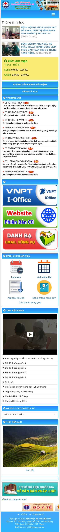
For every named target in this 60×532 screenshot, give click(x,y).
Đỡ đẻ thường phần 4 (15, 363)
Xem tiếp (30, 470)
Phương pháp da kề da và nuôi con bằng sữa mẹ (29, 358)
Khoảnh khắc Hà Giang (16, 396)
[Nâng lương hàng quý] (44, 287)
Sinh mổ (9, 382)
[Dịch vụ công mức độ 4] (30, 499)
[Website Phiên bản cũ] (30, 217)
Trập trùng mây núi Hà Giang (19, 391)
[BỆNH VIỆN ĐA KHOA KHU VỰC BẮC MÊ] (30, 5)
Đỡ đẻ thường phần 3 (15, 368)
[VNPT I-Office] (30, 195)
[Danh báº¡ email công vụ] (30, 239)
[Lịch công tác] (44, 266)
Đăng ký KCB (30, 91)
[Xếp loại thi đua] (15, 287)
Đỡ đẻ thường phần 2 (15, 372)
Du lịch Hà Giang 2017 (16, 401)
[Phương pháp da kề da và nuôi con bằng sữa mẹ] (30, 334)
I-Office (24, 514)
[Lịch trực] (15, 266)
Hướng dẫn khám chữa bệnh (30, 84)
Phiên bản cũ (38, 514)
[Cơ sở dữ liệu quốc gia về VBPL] (30, 489)
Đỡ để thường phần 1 (15, 377)
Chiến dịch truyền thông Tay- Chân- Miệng (25, 387)
